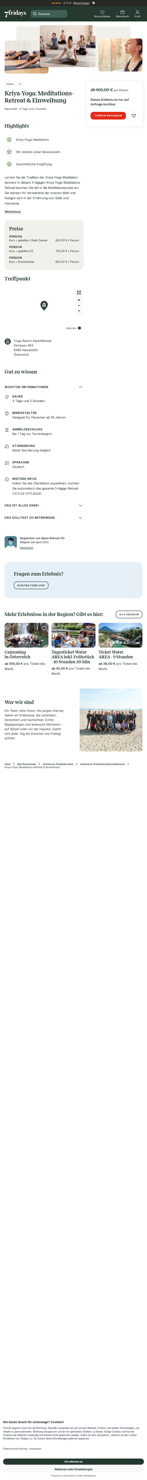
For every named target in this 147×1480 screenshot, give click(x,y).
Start (7, 764)
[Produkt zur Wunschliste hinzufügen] (134, 115)
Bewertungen (82, 2)
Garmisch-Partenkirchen (58, 764)
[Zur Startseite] (15, 14)
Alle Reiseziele (26, 764)
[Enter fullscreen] (79, 292)
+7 (19, 83)
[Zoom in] (79, 300)
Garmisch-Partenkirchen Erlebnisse (102, 764)
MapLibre (71, 328)
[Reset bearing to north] (79, 311)
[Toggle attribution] (79, 328)
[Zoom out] (79, 305)
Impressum (26, 547)
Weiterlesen (13, 211)
